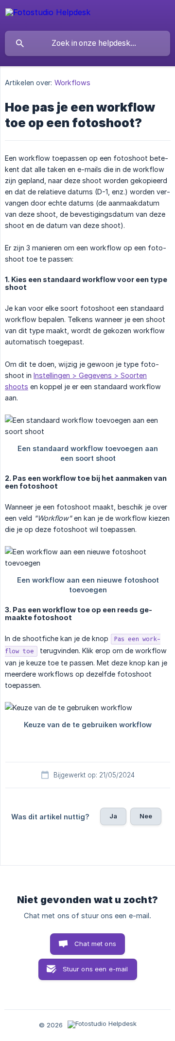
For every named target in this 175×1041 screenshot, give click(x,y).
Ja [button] (113, 816)
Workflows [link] (72, 82)
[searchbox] (87, 43)
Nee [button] (146, 816)
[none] (47, 14)
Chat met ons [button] (95, 943)
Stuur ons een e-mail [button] (95, 969)
